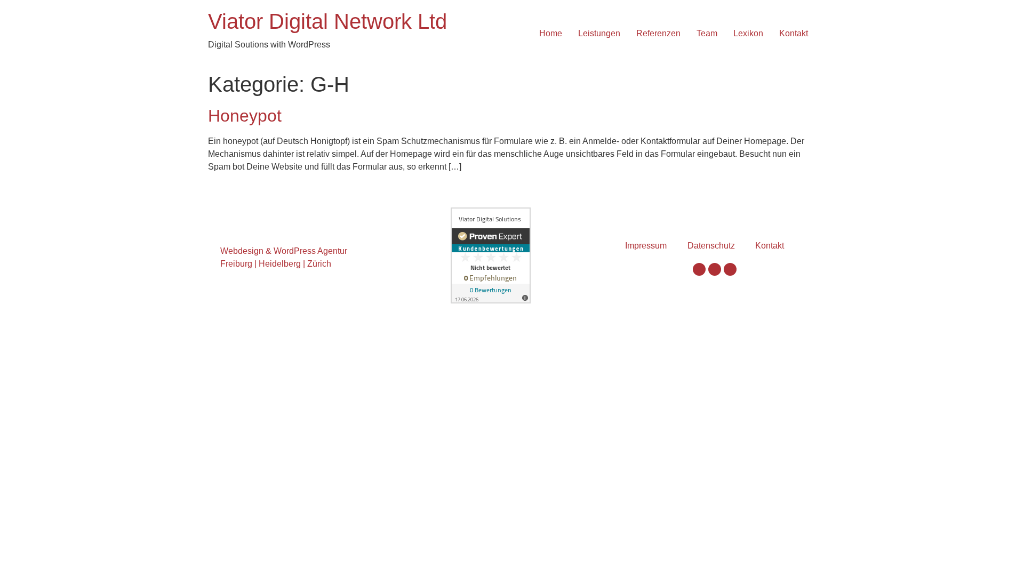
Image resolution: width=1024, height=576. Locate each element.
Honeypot (245, 115)
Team (707, 33)
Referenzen (658, 33)
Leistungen (599, 33)
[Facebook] (699, 269)
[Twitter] (714, 269)
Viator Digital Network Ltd (327, 21)
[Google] (730, 269)
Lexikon (748, 33)
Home (550, 33)
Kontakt (793, 33)
